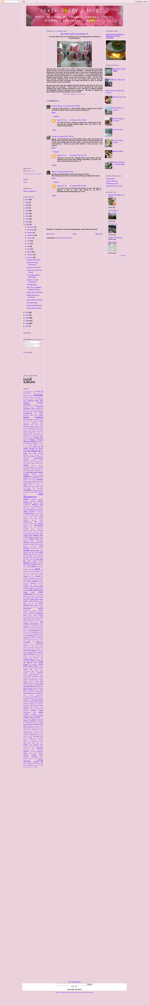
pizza (30, 693)
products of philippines (36, 702)
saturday (25, 716)
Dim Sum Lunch (117, 129)
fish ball (33, 563)
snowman (30, 726)
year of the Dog (38, 765)
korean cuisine (35, 620)
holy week (40, 596)
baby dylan (40, 461)
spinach (36, 727)
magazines (35, 632)
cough (41, 515)
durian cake (30, 533)
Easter (37, 410)
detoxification (38, 525)
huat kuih (33, 606)
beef (42, 469)
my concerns (34, 657)
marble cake (31, 640)
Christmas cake (38, 405)
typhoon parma (39, 746)
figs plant (39, 559)
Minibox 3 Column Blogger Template (65, 992)
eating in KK (34, 539)
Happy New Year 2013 (34, 308)
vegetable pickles (29, 750)
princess (30, 700)
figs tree (27, 561)
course (25, 518)
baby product (27, 463)
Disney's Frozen (31, 410)
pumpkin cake (28, 707)
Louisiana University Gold (33, 423)
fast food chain (34, 552)
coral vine (36, 513)
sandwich (33, 714)
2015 (27, 219)
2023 (27, 199)
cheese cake (30, 492)
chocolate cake (38, 506)
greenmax (33, 583)
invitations (26, 613)
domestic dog (27, 530)
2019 (27, 208)
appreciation (39, 458)
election (40, 542)
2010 (27, 318)
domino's (35, 530)
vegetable (40, 748)
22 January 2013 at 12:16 (65, 136)
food (37, 569)
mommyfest (26, 649)
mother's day (32, 652)
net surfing (34, 667)
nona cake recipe (37, 671)
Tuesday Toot (38, 438)
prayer (32, 698)
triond (31, 745)
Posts (28, 342)
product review (38, 700)
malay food (31, 635)
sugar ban (35, 733)
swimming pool (38, 736)
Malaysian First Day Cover (33, 424)
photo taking (39, 690)
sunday (41, 733)
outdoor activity (28, 681)
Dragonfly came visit (119, 97)
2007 (27, 326)
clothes (41, 510)
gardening (36, 578)
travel (25, 745)
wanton (34, 751)
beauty (25, 469)
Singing (25, 434)
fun (28, 578)
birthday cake (31, 472)
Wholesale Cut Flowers (34, 300)
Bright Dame (26, 397)
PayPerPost (32, 429)
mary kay (40, 640)
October (30, 232)
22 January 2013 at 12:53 (78, 186)
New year (36, 428)
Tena (31, 436)
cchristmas (40, 488)
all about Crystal (33, 448)
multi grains (31, 656)
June (29, 243)
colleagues (32, 511)
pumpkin (40, 705)
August (30, 238)
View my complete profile (32, 174)
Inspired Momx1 (57, 106)
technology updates (36, 739)
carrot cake (35, 486)
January (30, 257)
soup (31, 727)
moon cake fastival (29, 651)
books (30, 478)
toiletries (25, 741)
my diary (35, 659)
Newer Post (50, 234)
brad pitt (40, 478)
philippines (29, 688)
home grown (34, 601)
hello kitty (36, 594)
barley (36, 467)
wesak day (32, 753)
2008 (27, 323)
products (26, 702)
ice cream (40, 606)
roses (34, 712)
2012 (27, 312)
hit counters (74, 982)
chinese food (37, 505)
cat (33, 488)
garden (31, 578)
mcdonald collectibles (33, 642)
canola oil (32, 485)
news (36, 669)
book (37, 476)
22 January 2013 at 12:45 (78, 120)
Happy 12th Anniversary (35, 292)
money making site (37, 649)
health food (28, 592)
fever (39, 554)
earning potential (38, 537)
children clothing (29, 501)
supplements (33, 734)
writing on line (32, 763)
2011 (27, 315)
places (34, 693)
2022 (27, 202)
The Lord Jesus (38, 436)
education (26, 542)
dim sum (33, 527)
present (37, 698)
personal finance (29, 686)
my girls (41, 659)
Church (33, 408)
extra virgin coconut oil (36, 548)
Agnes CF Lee (30, 171)
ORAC (41, 428)
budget (30, 481)
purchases (26, 708)
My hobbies (30, 428)
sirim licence (36, 722)
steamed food (38, 731)
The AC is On (112, 224)
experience (33, 546)
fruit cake (32, 576)
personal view (39, 686)
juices (41, 615)
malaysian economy (29, 637)
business (30, 483)
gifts (28, 581)
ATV (34, 391)
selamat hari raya (37, 719)
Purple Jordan (27, 433)
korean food (34, 622)
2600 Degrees (89, 992)
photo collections (38, 688)
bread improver (31, 479)
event (32, 544)
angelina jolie (39, 455)
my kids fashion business (33, 661)
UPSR (24, 440)
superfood (26, 734)
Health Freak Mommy (115, 237)
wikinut (25, 758)
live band (38, 629)
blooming (33, 476)
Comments (30, 345)
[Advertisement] (33, 61)
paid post (32, 683)
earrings (25, 539)
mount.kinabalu (39, 654)
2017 (27, 213)
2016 (27, 216)
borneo (35, 478)
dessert (40, 523)
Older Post (99, 234)
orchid (41, 678)
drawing (40, 530)
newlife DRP (27, 669)
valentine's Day (28, 748)
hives (35, 596)
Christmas (27, 405)
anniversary (39, 456)
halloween (26, 586)
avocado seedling (28, 461)
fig (42, 554)
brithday (25, 481)
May (28, 246)
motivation (40, 652)
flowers (34, 566)
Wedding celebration (30, 441)
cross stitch (37, 520)
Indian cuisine (39, 419)
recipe (41, 710)
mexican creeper (28, 644)
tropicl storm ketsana (29, 746)
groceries (40, 583)
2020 (27, 205)
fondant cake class (29, 569)
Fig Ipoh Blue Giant (30, 411)
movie (25, 656)
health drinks (38, 590)
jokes (30, 615)
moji (36, 647)
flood (29, 566)
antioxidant (26, 458)
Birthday (38, 395)
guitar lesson (38, 585)
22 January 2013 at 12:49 (78, 155)
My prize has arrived (34, 267)
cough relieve (27, 516)
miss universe (30, 647)
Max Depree (36, 426)
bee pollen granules (34, 469)
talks (34, 738)
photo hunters (28, 690)
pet (24, 688)
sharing (25, 721)
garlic (41, 578)
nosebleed (32, 672)
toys (24, 743)
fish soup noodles (29, 565)
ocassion (25, 674)
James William (80, 992)
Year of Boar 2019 (31, 443)
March (29, 252)
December (30, 227)
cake (25, 485)
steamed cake (27, 731)
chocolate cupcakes (29, 508)
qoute (32, 708)
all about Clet (35, 447)
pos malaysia (34, 696)
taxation (25, 739)
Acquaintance (27, 393)
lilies (29, 629)
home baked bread (33, 597)
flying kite (40, 566)
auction (33, 460)
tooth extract (39, 741)
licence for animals (33, 627)
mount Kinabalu (28, 654)
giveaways (34, 581)
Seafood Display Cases (34, 305)
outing (37, 681)
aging (35, 445)
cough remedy (38, 516)
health (30, 590)
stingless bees (27, 733)
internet (41, 610)
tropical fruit (38, 745)
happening (35, 588)
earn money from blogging (33, 534)
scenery (31, 716)
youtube (25, 767)
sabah (40, 712)
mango (29, 639)
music (38, 656)
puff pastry (33, 705)
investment (40, 612)
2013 (27, 224)
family (26, 550)
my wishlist (33, 664)
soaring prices (38, 726)
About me (39, 391)
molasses (40, 647)
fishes (38, 564)
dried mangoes (34, 532)
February (30, 254)
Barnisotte (40, 393)
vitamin (25, 751)
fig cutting (33, 559)
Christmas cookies (29, 406)
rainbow (37, 708)
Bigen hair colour (28, 395)
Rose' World (112, 242)
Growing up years (112, 183)
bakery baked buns (37, 463)
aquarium (26, 460)
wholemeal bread (37, 756)
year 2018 (40, 763)
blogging (26, 476)
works (25, 763)
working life (38, 762)
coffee (25, 511)
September (31, 235)
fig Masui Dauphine (38, 557)
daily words (38, 521)
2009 (27, 321)
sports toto (40, 729)
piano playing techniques (30, 691)
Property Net (110, 179)
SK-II (34, 433)
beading (40, 467)
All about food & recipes (114, 186)
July (29, 241)
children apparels (37, 499)
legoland (40, 625)
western (40, 753)
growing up (27, 585)
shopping (33, 721)
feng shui (35, 554)
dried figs (26, 532)
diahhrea (25, 527)
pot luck (41, 696)
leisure (25, 627)
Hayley (54, 171)
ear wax (37, 533)
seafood (28, 719)
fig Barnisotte (28, 556)
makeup (31, 634)
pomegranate (26, 696)
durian (25, 533)
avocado (40, 460)
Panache (25, 429)
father (41, 552)
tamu (38, 738)
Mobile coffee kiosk (118, 80)
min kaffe (31, 645)
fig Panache (26, 559)
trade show (39, 743)
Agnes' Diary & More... (74, 10)
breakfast (40, 479)
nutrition (40, 673)
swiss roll (26, 738)
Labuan (41, 421)
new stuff (40, 667)
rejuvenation (27, 712)
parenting (25, 684)
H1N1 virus (34, 415)
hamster (32, 586)
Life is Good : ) (113, 210)
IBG (34, 419)
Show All (123, 255)
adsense (30, 445)
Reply (54, 112)
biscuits (34, 474)
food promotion (35, 571)
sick (30, 722)
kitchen (28, 620)
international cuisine (29, 610)
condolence (40, 511)
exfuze (37, 544)
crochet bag (33, 518)
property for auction (36, 703)
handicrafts (39, 586)
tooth (33, 741)
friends (25, 576)
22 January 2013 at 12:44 (65, 171)
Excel (41, 410)
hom (24, 597)
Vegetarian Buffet (117, 151)
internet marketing (29, 612)
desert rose (33, 523)
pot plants (26, 698)
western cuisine (29, 755)
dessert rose (27, 525)
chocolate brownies (28, 506)
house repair (33, 605)
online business (34, 674)
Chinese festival (33, 403)
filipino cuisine (38, 561)
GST (36, 413)
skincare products (32, 724)
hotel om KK (32, 603)
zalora (29, 767)
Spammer (30, 434)
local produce (34, 630)
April (29, 249)
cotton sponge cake (32, 515)
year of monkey (28, 765)
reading (33, 710)
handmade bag (27, 588)
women (30, 758)
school (35, 716)
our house (39, 679)
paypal (34, 684)
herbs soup (30, 596)
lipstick (33, 629)
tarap (41, 738)
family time (35, 550)
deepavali (26, 523)
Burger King (34, 397)
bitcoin (41, 474)
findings (26, 563)
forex (29, 573)
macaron (28, 632)
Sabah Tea (40, 433)
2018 (27, 210)
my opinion (28, 662)
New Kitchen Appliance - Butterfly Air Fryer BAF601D (115, 36)
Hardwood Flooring (33, 260)
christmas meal (32, 510)
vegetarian (40, 750)
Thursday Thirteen (28, 438)
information (27, 608)
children (26, 499)
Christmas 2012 (32, 303)
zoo (32, 767)
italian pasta (32, 613)
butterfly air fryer (38, 483)
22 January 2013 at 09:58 (71, 106)
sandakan (26, 714)
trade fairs (31, 743)
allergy (31, 455)
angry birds (26, 456)
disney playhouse (37, 528)
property (25, 703)
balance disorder (37, 465)
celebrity (34, 490)
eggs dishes (34, 542)
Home (25, 182)
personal (40, 685)
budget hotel (36, 481)
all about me (34, 451)
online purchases (32, 676)
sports (34, 729)
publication (26, 705)
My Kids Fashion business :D (74, 34)
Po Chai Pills (39, 431)
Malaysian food (27, 426)
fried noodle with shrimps (35, 574)
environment (27, 544)
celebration (27, 490)
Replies (56, 116)
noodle (25, 672)
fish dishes (39, 563)
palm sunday (39, 683)
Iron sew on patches (30, 421)
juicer (35, 615)
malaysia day (39, 635)
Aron (34, 393)
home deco (35, 599)
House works (27, 419)
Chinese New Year (35, 401)
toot (30, 741)
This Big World (32, 285)
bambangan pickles (28, 467)
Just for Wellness (112, 181)
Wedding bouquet (36, 440)
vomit (30, 751)
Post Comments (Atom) (64, 238)
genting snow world (28, 580)
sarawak (40, 714)
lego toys (34, 625)
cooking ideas (28, 513)
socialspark (26, 727)
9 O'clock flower (28, 391)
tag (31, 738)
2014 (27, 222)
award (35, 461)
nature (36, 666)
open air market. (33, 678)
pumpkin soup (38, 707)
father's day (27, 554)
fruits (38, 576)
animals (33, 456)
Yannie (54, 136)
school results (35, 717)
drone (41, 532)
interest (40, 608)
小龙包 (35, 767)
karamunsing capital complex (31, 617)
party (30, 684)
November (31, 230)
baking (25, 465)
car (38, 485)
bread (25, 479)
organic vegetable (29, 679)
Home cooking (33, 417)
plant (38, 693)
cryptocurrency (27, 521)
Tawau (27, 436)
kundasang (34, 624)
